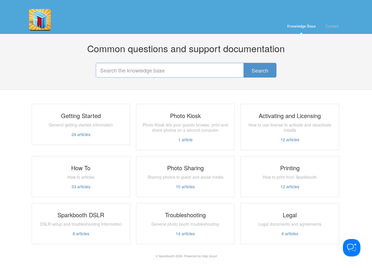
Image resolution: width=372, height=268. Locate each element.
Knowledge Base (301, 26)
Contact (332, 26)
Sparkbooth (167, 256)
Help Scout (209, 256)
